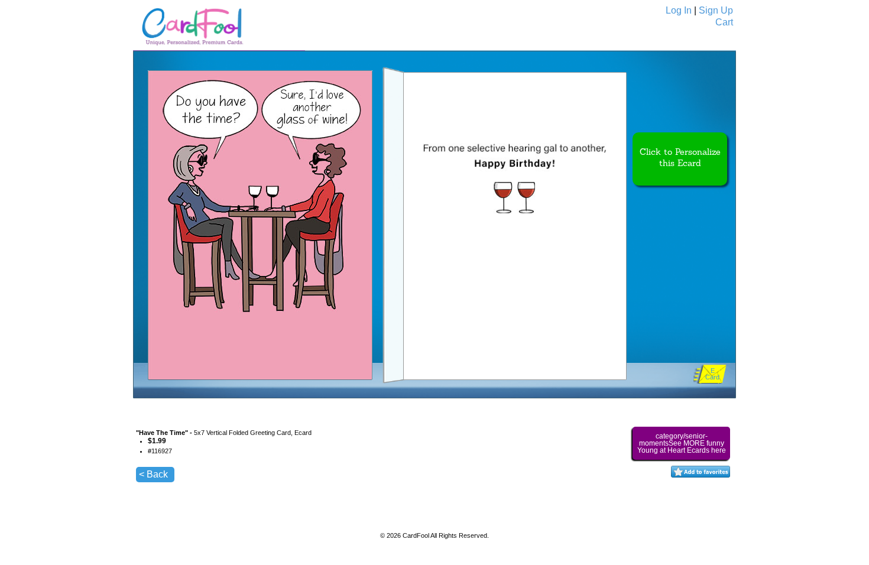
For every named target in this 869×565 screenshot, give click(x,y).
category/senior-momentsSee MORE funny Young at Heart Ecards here (681, 443)
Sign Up (716, 10)
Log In (679, 10)
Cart (724, 22)
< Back (153, 474)
